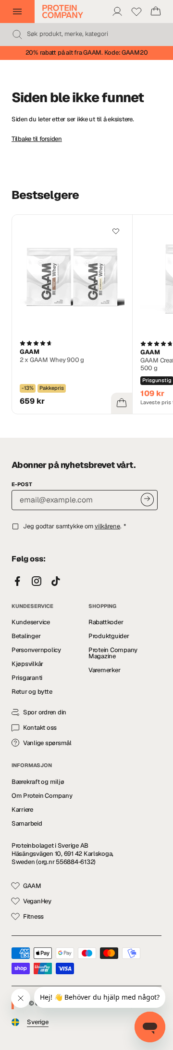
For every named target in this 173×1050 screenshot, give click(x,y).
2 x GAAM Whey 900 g (52, 360)
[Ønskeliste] (136, 11)
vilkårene (107, 526)
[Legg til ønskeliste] (115, 231)
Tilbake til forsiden (37, 139)
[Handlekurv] (155, 11)
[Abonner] (147, 499)
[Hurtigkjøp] (121, 403)
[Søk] (17, 34)
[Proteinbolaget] (62, 11)
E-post (22, 484)
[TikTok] (56, 581)
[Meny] (17, 11)
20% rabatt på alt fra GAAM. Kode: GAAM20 (86, 52)
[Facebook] (17, 581)
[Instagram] (36, 581)
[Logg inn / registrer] (117, 11)
